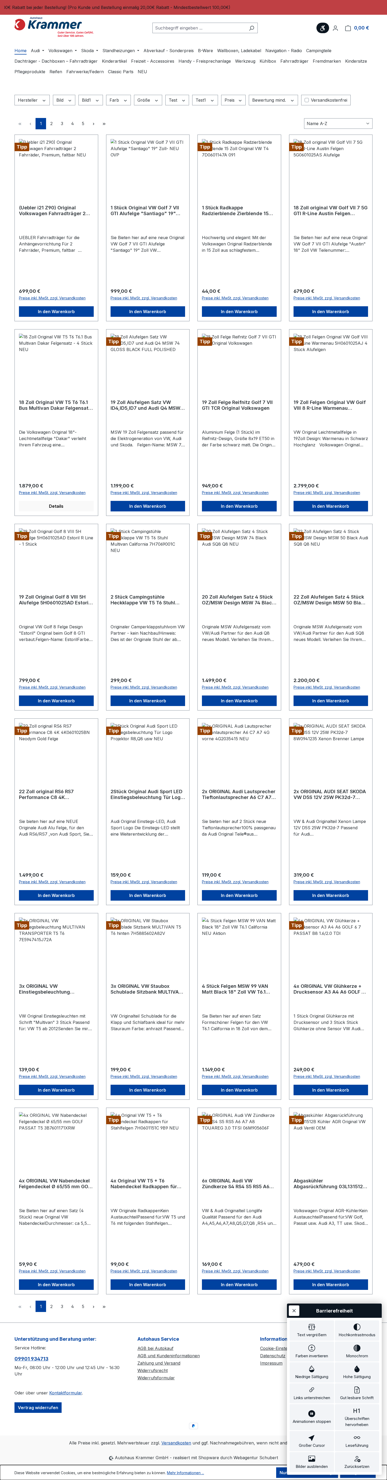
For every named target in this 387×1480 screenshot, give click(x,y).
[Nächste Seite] (93, 123)
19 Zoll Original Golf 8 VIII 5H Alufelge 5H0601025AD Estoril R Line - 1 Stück (54, 600)
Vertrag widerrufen (38, 1407)
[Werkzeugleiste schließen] (294, 1310)
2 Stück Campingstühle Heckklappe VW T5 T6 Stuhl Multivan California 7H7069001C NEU (143, 600)
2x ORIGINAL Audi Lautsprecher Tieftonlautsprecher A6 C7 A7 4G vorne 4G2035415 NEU (238, 794)
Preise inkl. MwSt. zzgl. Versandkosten (52, 298)
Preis (230, 100)
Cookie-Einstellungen (281, 1348)
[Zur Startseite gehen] (53, 27)
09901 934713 (31, 1358)
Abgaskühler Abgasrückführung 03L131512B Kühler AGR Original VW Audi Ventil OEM (330, 1184)
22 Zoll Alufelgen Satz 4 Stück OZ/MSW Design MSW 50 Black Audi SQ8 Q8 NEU (330, 600)
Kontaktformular (65, 1392)
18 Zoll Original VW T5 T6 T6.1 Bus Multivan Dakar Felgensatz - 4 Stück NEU (55, 405)
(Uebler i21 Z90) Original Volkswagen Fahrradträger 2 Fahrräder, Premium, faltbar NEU (52, 210)
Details (56, 506)
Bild (60, 100)
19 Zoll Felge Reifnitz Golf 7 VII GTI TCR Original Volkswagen (237, 405)
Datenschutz (272, 1355)
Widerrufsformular (156, 1377)
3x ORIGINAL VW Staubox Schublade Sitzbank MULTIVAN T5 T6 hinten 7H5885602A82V (146, 989)
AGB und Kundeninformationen (168, 1355)
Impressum (271, 1363)
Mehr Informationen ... (185, 1473)
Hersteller (28, 100)
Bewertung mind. (269, 100)
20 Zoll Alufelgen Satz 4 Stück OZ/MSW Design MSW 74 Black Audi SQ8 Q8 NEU (238, 600)
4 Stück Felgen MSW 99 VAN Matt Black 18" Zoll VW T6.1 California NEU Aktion (235, 989)
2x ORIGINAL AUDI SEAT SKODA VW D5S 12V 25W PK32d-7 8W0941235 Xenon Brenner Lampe (330, 794)
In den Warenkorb (56, 311)
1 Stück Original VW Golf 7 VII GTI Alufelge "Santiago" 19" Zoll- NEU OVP (145, 210)
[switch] (312, 1330)
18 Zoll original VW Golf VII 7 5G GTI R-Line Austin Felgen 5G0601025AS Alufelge (331, 210)
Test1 (201, 100)
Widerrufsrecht (152, 1370)
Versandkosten (176, 1443)
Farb (115, 100)
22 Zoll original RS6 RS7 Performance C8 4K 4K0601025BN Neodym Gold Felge (52, 794)
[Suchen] (251, 28)
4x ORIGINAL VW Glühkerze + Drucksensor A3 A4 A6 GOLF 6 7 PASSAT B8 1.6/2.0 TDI (329, 989)
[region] (193, 7)
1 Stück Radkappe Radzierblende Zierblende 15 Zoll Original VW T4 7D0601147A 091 (235, 210)
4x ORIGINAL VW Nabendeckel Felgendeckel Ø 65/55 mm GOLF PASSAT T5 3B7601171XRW (56, 1184)
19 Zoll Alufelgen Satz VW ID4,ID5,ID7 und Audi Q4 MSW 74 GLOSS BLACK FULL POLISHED (145, 405)
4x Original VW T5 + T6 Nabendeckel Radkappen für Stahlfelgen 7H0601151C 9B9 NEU (144, 1184)
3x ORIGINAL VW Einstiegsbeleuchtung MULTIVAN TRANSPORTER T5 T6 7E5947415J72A (56, 989)
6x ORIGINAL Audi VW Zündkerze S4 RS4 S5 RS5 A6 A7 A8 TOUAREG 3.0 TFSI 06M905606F (235, 1184)
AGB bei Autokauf (155, 1348)
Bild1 (87, 100)
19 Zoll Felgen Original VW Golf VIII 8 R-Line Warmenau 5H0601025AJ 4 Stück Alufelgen (330, 405)
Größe (144, 100)
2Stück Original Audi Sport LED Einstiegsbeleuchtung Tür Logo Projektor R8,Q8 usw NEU (147, 794)
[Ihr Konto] (335, 28)
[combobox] (199, 28)
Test (173, 100)
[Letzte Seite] (104, 123)
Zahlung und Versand (158, 1363)
